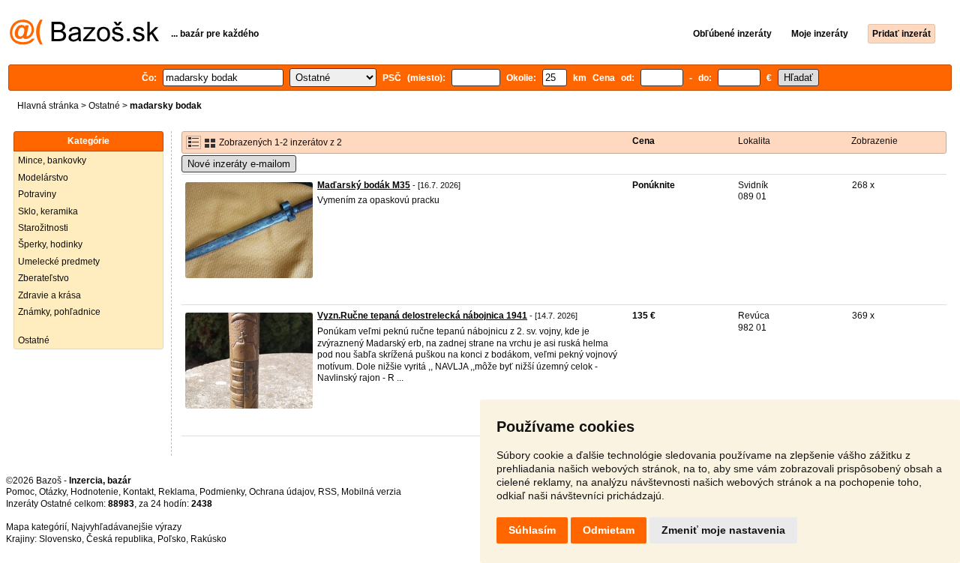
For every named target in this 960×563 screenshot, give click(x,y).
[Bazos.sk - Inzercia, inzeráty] (84, 42)
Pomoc (20, 492)
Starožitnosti (43, 228)
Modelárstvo (43, 177)
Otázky (52, 492)
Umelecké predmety (59, 261)
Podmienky (222, 492)
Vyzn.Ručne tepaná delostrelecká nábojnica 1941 (422, 315)
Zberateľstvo (43, 278)
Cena (643, 141)
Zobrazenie (874, 141)
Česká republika (119, 539)
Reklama (176, 492)
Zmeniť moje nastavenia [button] (723, 530)
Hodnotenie (94, 492)
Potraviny (37, 194)
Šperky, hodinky (50, 244)
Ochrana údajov (281, 492)
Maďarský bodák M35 (363, 185)
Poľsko (172, 539)
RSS (327, 492)
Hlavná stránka (48, 105)
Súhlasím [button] (532, 530)
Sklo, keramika (48, 211)
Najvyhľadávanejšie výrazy (126, 527)
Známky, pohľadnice (59, 312)
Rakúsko (208, 539)
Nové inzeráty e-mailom (239, 163)
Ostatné (104, 105)
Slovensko (60, 539)
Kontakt (138, 492)
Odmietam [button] (608, 530)
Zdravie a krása (49, 295)
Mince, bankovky (52, 160)
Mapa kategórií (36, 527)
